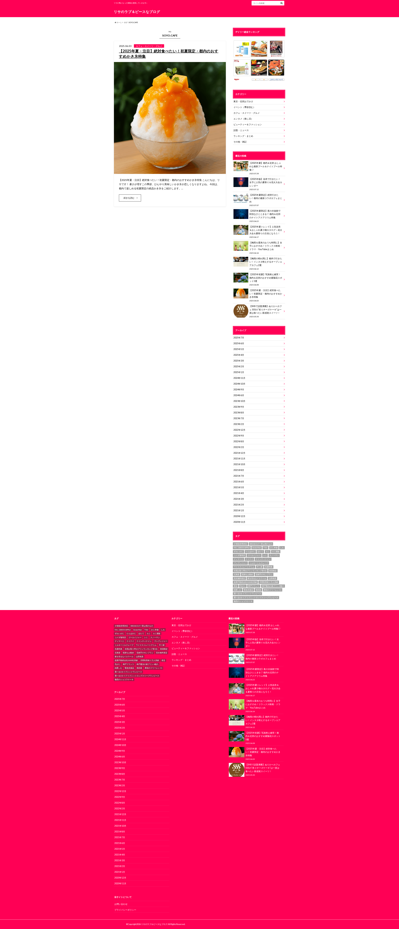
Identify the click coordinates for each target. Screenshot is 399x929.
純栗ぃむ (237, 590)
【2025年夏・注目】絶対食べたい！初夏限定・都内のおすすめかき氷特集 (265, 295)
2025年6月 (238, 343)
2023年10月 (239, 401)
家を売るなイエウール (257, 578)
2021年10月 (239, 464)
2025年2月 (238, 366)
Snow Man (256, 547)
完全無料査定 (239, 578)
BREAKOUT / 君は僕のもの (261, 544)
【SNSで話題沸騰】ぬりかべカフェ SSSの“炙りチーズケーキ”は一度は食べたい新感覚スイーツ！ (265, 311)
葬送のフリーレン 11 (272, 590)
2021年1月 (238, 510)
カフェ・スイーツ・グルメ (246, 113)
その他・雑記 (240, 141)
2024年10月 (239, 383)
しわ (282, 547)
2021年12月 (239, 453)
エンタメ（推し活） (243, 118)
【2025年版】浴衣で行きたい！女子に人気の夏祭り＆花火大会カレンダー (265, 184)
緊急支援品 (248, 590)
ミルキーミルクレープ (258, 563)
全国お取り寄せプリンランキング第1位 (250, 571)
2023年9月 (238, 406)
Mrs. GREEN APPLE (242, 547)
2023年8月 (238, 412)
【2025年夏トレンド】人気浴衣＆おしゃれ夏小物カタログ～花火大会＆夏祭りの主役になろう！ (265, 231)
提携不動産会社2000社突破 (245, 582)
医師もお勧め (247, 574)
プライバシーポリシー (125, 909)
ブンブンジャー (240, 563)
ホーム (119, 22)
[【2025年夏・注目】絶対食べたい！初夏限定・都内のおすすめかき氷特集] (170, 171)
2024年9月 (238, 389)
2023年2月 (238, 424)
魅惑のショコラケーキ (243, 601)
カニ (267, 551)
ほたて (260, 551)
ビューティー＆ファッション (247, 124)
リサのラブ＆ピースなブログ (137, 12)
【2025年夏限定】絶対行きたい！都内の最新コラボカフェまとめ (265, 200)
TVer (265, 547)
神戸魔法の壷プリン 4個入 (273, 586)
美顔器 (258, 590)
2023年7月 (238, 418)
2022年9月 (238, 435)
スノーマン (274, 555)
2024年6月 (238, 395)
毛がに (243, 586)
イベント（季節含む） (244, 107)
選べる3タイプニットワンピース (247, 593)
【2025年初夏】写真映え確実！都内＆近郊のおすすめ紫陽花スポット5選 (265, 279)
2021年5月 (238, 487)
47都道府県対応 (240, 544)
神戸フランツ (253, 586)
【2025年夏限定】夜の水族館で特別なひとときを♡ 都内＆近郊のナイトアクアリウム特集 (265, 215)
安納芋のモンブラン (264, 574)
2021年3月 (238, 499)
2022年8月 (238, 441)
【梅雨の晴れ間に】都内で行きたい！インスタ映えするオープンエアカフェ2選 (265, 263)
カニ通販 (275, 551)
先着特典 (268, 567)
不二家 (259, 567)
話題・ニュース (241, 130)
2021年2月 (238, 504)
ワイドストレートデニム (244, 567)
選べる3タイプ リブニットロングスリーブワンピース (256, 597)
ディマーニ (238, 559)
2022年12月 (239, 430)
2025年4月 (238, 355)
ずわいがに (238, 551)
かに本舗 (274, 547)
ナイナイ (249, 559)
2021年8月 (238, 470)
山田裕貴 (272, 578)
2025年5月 (238, 349)
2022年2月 (238, 447)
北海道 (236, 574)
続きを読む (129, 197)
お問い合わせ (120, 904)
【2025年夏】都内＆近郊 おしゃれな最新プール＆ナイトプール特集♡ (265, 168)
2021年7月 (238, 475)
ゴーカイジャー (254, 555)
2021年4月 (238, 493)
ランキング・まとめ (243, 136)
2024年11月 (239, 378)
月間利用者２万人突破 (268, 582)
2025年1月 (238, 372)
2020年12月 (239, 516)
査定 (236, 586)
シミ (265, 555)
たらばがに (250, 551)
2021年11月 (239, 458)
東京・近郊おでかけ (243, 101)
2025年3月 (238, 360)
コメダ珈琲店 (239, 555)
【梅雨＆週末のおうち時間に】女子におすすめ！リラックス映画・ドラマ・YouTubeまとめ (265, 247)
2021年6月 (238, 481)
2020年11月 (239, 522)
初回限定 (273, 571)
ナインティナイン (263, 559)
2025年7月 (238, 337)
